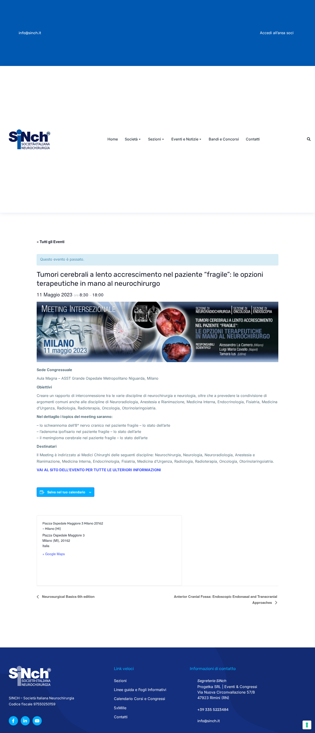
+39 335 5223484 (213, 709)
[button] (308, 139)
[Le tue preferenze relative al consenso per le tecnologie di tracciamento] (307, 725)
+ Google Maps (53, 553)
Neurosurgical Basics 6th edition (68, 596)
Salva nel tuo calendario (66, 492)
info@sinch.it (30, 33)
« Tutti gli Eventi (50, 241)
